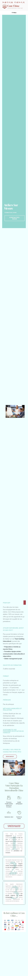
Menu (14, 12)
